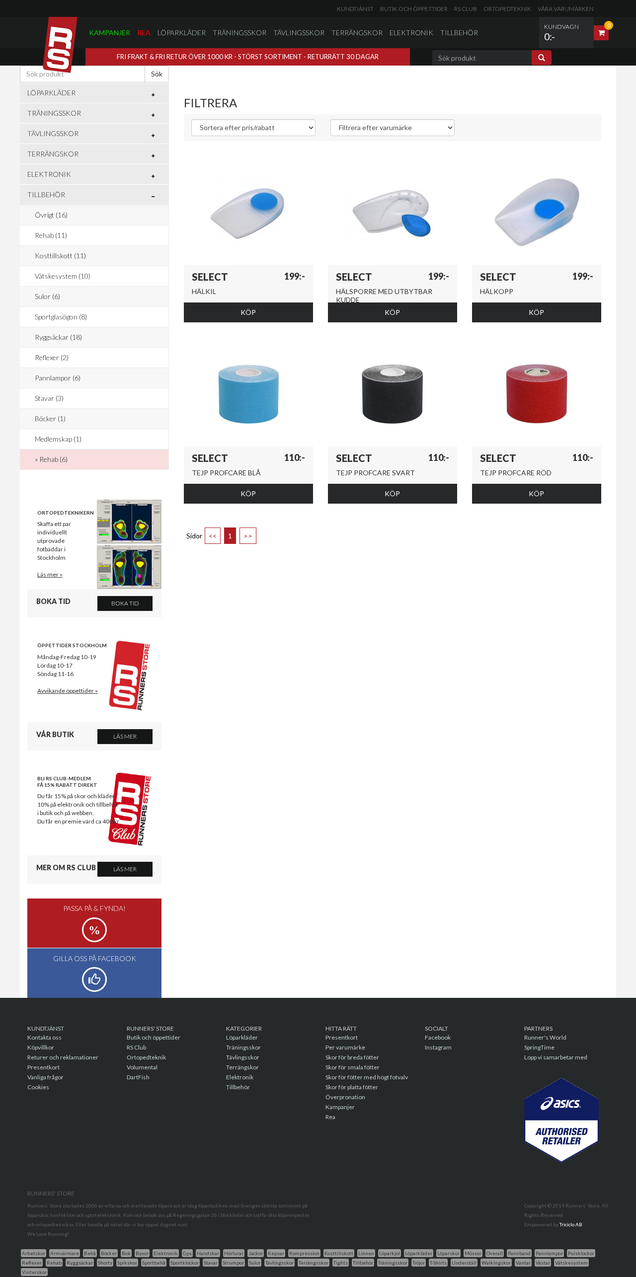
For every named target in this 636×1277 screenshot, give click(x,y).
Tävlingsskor (298, 32)
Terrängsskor (313, 1263)
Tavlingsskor (279, 1263)
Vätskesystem (571, 1263)
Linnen (366, 1253)
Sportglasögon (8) (61, 316)
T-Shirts (438, 1263)
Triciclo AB (570, 1224)
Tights (340, 1263)
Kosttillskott (338, 1253)
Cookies (38, 1087)
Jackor (255, 1253)
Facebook (438, 1037)
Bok (126, 1253)
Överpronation (345, 1097)
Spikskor (127, 1263)
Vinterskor (34, 1272)
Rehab (54, 1263)
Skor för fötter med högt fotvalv (366, 1077)
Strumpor (233, 1263)
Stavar (211, 1263)
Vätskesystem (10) (62, 276)
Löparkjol (389, 1253)
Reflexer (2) (52, 357)
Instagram (438, 1047)
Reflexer (32, 1263)
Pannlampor (549, 1253)
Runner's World (545, 1037)
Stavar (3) (49, 398)
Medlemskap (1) (58, 439)
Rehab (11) (51, 235)
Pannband (519, 1253)
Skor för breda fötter (352, 1057)
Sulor (254, 1263)
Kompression (304, 1253)
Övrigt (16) (51, 215)
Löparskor (448, 1253)
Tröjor (418, 1263)
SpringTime (539, 1047)
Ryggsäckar (80, 1263)
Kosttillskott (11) (60, 255)
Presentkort (43, 1067)
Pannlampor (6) (57, 378)
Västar (543, 1263)
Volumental (142, 1067)
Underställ (464, 1263)
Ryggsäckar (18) (58, 337)
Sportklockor (184, 1263)
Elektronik (411, 32)
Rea (144, 32)
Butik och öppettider (414, 8)
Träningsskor (239, 32)
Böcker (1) (50, 418)
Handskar (208, 1253)
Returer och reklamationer (62, 1057)
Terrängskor (357, 32)
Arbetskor (33, 1253)
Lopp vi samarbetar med (555, 1057)
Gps (187, 1253)
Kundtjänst (355, 8)
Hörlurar (233, 1253)
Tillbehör (459, 32)
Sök (156, 74)
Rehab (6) (53, 459)
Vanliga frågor (45, 1077)
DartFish (138, 1077)
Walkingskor (496, 1263)
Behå (90, 1253)
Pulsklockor (581, 1253)
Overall (494, 1253)
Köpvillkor (40, 1047)
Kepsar (276, 1253)
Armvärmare (64, 1253)
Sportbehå (153, 1263)
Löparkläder (182, 32)
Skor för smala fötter (352, 1067)
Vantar (523, 1263)
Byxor (142, 1253)
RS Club (465, 8)
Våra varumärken (566, 8)
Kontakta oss (44, 1037)
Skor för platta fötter (351, 1087)
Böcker (109, 1253)
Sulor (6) (47, 296)
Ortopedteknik (507, 8)
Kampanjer (109, 32)
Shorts (105, 1263)
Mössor (473, 1253)
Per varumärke (345, 1047)
